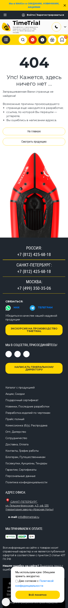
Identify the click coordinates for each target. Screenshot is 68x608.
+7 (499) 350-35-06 (34, 288)
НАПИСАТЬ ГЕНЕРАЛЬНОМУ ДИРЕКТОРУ (34, 368)
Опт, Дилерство (15, 431)
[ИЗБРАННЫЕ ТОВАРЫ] (62, 40)
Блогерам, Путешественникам (25, 457)
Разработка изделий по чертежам (27, 412)
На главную (34, 131)
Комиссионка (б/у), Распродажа (26, 425)
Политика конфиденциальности (26, 482)
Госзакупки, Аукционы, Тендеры (26, 463)
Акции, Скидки (15, 394)
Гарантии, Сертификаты (20, 469)
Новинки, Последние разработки (27, 406)
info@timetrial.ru (28, 517)
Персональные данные (20, 476)
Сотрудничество (16, 438)
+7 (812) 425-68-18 (34, 254)
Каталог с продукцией (20, 387)
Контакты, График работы (22, 450)
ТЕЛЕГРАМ (45, 307)
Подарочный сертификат (21, 400)
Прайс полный (14, 419)
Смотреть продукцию (34, 141)
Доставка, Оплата (16, 444)
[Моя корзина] (52, 39)
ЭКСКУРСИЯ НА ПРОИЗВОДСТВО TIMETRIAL (34, 330)
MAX (17, 307)
